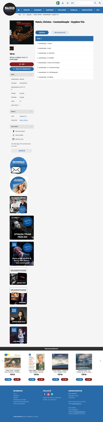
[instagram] (52, 395)
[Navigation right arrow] (100, 10)
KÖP (23, 64)
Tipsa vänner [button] (14, 126)
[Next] (100, 360)
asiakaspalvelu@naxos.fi (79, 411)
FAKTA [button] (12, 74)
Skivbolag (74, 10)
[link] (20, 14)
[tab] (22, 75)
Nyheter (27, 10)
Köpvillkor (15, 397)
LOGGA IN (22, 151)
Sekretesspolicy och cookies (19, 399)
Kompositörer (87, 10)
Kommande (38, 10)
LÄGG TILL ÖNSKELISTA (23, 69)
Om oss (15, 393)
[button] (58, 3)
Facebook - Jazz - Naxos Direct (49, 399)
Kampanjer (50, 10)
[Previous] (2, 360)
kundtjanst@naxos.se (76, 403)
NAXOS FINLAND (72, 407)
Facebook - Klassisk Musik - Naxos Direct (52, 397)
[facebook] (44, 395)
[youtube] (48, 395)
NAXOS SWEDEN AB (72, 393)
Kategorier (62, 10)
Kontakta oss (16, 395)
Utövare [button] (13, 111)
